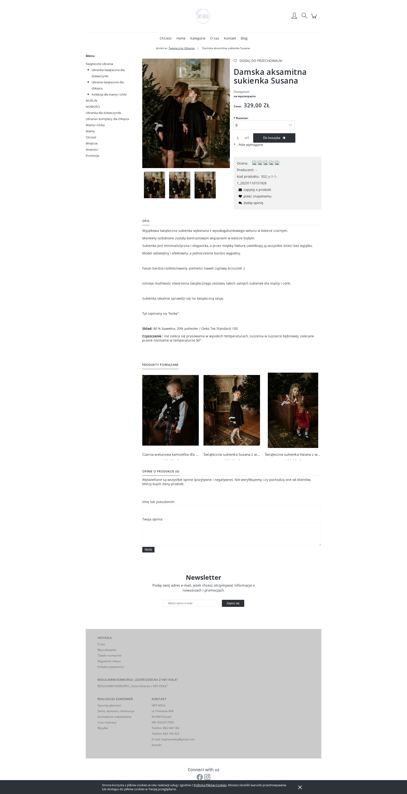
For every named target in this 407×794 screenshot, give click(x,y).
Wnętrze (92, 143)
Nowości (92, 149)
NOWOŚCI (93, 107)
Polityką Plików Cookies (210, 785)
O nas (101, 644)
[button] (254, 189)
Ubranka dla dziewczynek (103, 113)
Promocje (92, 155)
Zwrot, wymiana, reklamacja (116, 711)
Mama (90, 131)
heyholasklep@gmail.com (178, 739)
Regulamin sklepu (109, 661)
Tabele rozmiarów (109, 655)
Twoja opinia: (152, 519)
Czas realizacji (107, 722)
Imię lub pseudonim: (158, 502)
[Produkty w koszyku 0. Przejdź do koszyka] (314, 18)
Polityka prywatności (111, 667)
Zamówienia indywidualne (114, 717)
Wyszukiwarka (107, 650)
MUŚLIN (91, 100)
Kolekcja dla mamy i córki (109, 94)
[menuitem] (166, 38)
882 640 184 (170, 728)
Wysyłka (103, 728)
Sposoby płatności (109, 705)
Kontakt (157, 745)
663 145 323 (170, 734)
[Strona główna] (203, 16)
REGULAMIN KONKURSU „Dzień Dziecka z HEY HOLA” (132, 686)
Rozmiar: (241, 118)
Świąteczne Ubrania (99, 64)
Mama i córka (95, 125)
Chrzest (91, 137)
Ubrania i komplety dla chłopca (107, 119)
